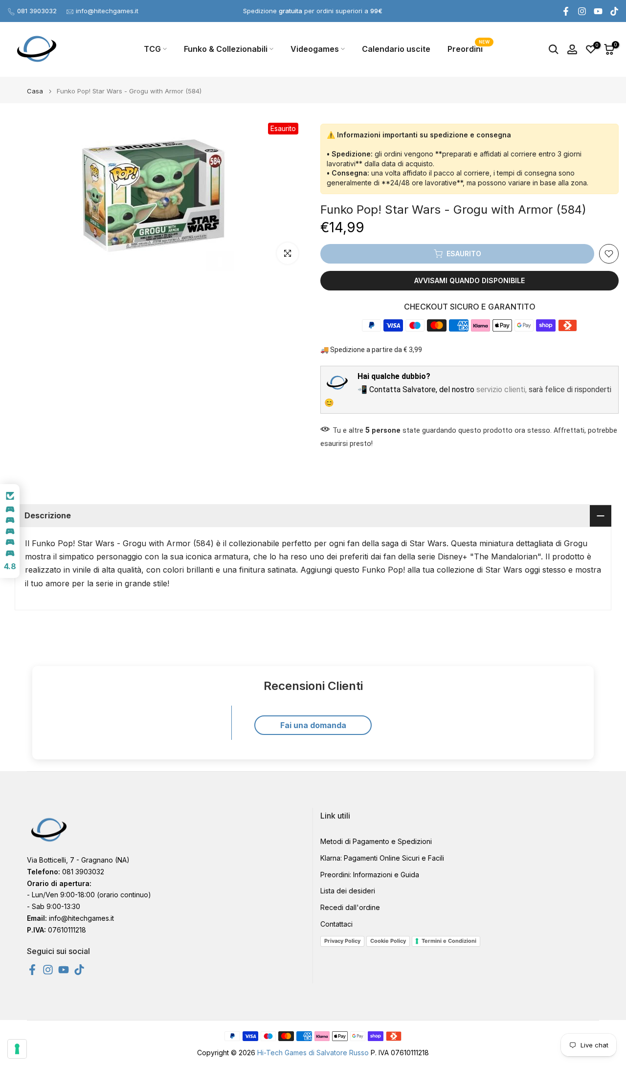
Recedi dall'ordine (350, 907)
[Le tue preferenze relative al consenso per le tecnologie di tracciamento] (17, 1049)
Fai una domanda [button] (313, 725)
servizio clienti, (501, 389)
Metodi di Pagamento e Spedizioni (376, 841)
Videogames (315, 49)
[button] (10, 531)
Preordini (468, 48)
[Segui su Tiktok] (614, 11)
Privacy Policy (342, 940)
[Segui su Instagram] (582, 11)
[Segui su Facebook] (565, 11)
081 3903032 (37, 11)
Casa (35, 91)
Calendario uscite (396, 49)
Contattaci (336, 924)
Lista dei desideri (347, 891)
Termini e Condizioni (449, 940)
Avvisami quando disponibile (469, 280)
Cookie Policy (388, 940)
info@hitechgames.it (107, 11)
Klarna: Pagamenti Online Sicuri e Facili (382, 858)
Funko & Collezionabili (226, 49)
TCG (152, 49)
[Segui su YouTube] (598, 11)
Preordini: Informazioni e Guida (369, 874)
